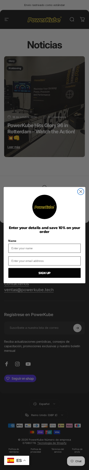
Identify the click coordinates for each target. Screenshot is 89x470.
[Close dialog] (81, 191)
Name (12, 240)
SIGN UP (44, 272)
